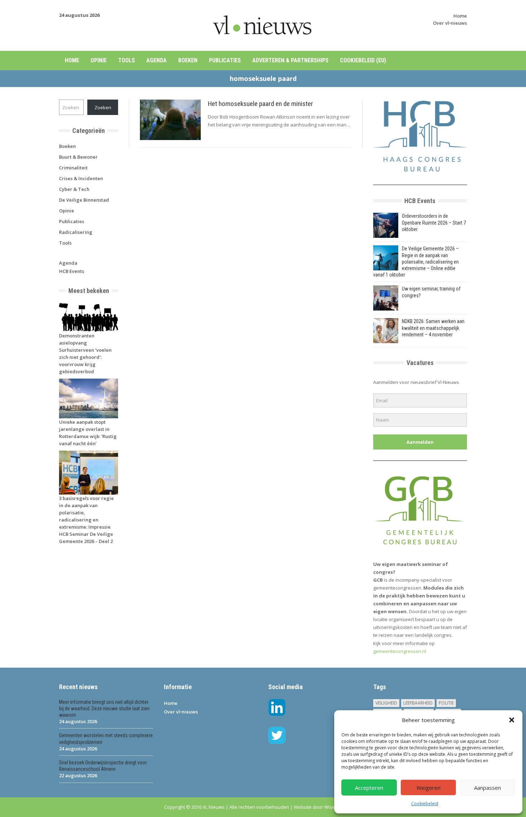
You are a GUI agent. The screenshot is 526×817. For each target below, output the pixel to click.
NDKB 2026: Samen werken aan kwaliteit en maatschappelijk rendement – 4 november (433, 327)
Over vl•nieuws (450, 23)
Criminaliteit (73, 167)
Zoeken (102, 107)
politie (446, 703)
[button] (511, 720)
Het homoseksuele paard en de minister (260, 104)
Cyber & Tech (74, 189)
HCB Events (71, 271)
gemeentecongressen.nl (399, 651)
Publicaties (225, 60)
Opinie (99, 60)
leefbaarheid (418, 703)
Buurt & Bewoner (78, 157)
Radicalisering (75, 232)
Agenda (156, 60)
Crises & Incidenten (81, 178)
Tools (126, 60)
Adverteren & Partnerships (290, 60)
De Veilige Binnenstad (84, 200)
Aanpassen (487, 787)
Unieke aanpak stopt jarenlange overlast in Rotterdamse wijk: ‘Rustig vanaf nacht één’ (88, 433)
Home (460, 16)
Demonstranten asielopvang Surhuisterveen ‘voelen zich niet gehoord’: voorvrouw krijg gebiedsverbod (85, 353)
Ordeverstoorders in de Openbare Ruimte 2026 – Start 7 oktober (434, 222)
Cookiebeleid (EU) (363, 60)
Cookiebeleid (424, 804)
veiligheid (386, 703)
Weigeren (428, 787)
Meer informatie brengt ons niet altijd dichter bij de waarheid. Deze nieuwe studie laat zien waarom (104, 708)
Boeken (188, 60)
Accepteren (369, 787)
